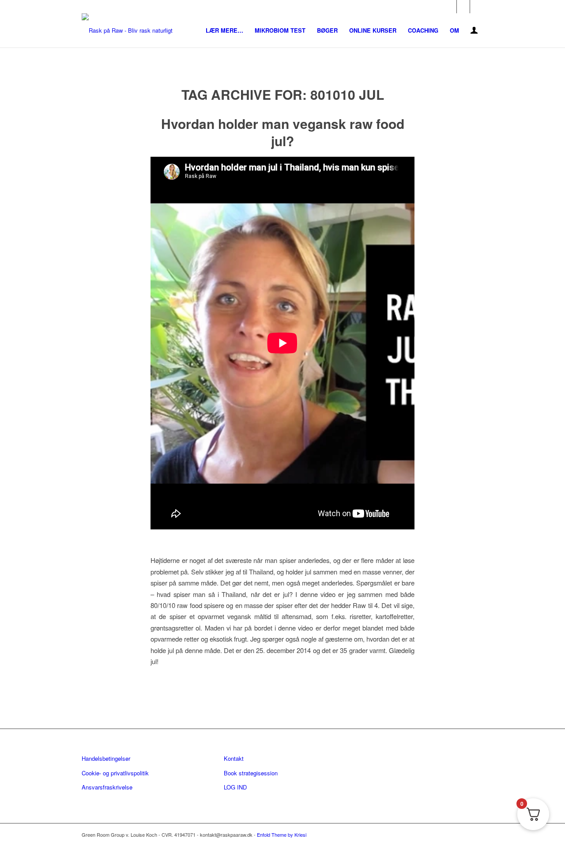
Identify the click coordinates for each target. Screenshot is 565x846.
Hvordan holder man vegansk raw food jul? (282, 132)
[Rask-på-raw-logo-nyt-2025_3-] (127, 30)
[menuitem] (224, 30)
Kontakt (234, 758)
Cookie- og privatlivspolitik (115, 773)
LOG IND (235, 787)
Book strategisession (251, 773)
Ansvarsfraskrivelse (107, 787)
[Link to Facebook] (450, 6)
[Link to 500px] (476, 6)
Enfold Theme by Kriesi (281, 834)
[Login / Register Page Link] (474, 31)
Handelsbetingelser (106, 758)
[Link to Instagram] (463, 6)
